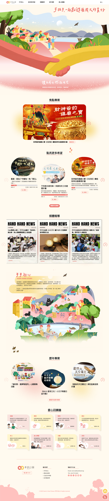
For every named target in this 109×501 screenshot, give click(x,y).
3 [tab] (53, 145)
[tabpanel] (54, 124)
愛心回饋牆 (62, 2)
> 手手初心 (46, 470)
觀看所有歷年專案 (54, 400)
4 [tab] (55, 145)
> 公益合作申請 (47, 475)
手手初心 (21, 2)
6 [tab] (59, 145)
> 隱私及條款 (46, 473)
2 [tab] (52, 145)
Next (87, 122)
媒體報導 (42, 2)
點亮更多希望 (31, 2)
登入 (101, 2)
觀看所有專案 (54, 205)
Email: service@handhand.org (76, 470)
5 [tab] (57, 145)
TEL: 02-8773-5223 (73, 473)
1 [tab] (50, 145)
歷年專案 (51, 2)
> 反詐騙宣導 (46, 478)
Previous (19, 122)
